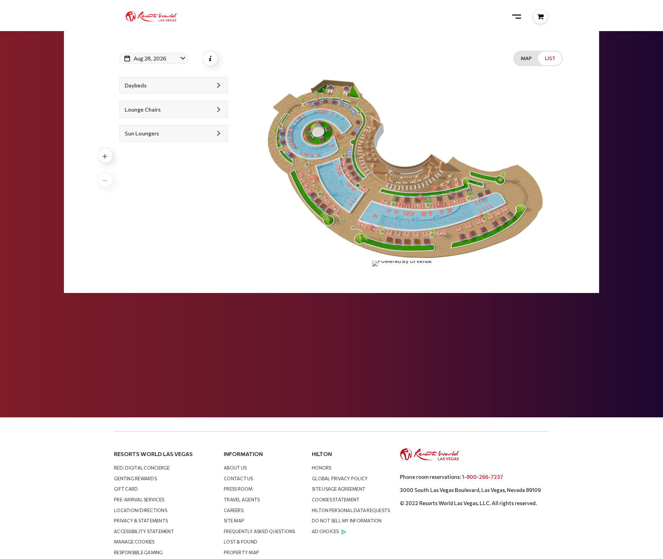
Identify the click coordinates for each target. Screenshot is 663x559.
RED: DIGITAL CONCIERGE (142, 468)
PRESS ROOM (238, 489)
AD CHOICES (325, 531)
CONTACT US (238, 478)
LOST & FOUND (240, 541)
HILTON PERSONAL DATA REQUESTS (351, 510)
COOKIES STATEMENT (335, 499)
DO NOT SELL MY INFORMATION (347, 520)
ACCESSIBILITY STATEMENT (144, 531)
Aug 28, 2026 (150, 58)
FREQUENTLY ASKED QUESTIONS (259, 531)
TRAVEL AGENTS (242, 499)
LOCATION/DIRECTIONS (140, 510)
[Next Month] (207, 67)
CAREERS (233, 510)
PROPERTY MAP (241, 552)
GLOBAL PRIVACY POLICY (340, 478)
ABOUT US (235, 468)
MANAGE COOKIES (134, 541)
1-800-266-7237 (482, 477)
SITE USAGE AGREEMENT (338, 489)
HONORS (322, 468)
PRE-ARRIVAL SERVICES (139, 499)
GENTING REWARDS (135, 478)
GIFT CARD (126, 489)
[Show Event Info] (210, 58)
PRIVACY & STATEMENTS (141, 520)
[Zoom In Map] (105, 155)
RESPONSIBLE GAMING (138, 552)
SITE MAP (234, 520)
